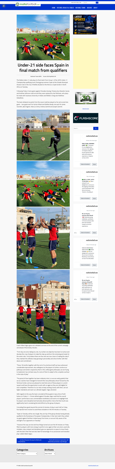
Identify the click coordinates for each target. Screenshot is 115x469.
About (95, 8)
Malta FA (53, 76)
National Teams (80, 8)
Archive (89, 8)
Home (53, 8)
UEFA (40, 76)
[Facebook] (3, 6)
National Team (34, 76)
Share (94, 164)
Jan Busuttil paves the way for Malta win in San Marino (29, 441)
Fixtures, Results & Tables (65, 8)
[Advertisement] (85, 63)
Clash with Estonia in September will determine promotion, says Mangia (58, 441)
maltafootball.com (76, 2)
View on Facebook (85, 164)
